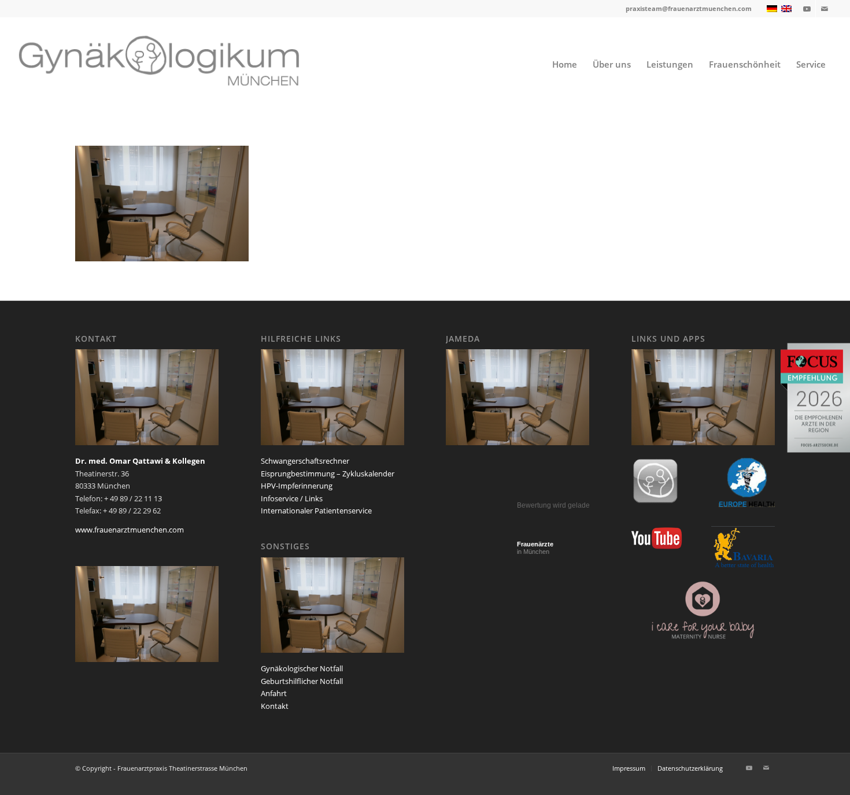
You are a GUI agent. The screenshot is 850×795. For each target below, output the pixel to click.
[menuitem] (565, 64)
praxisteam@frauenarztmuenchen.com (689, 8)
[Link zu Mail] (824, 8)
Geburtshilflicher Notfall (302, 681)
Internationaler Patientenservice (316, 510)
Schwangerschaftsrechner (305, 461)
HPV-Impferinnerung (296, 485)
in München (535, 548)
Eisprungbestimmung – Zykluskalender (327, 473)
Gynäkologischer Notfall (302, 668)
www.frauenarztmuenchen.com (129, 529)
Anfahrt (274, 693)
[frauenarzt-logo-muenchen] (174, 64)
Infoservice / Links (292, 498)
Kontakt (275, 706)
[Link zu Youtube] (807, 8)
